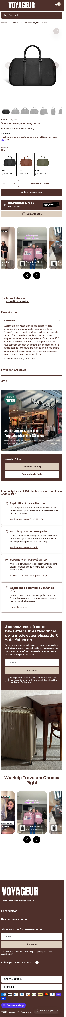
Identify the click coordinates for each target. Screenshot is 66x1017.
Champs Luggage (9, 119)
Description (9, 320)
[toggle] (60, 312)
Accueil (4, 22)
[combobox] (34, 15)
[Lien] (31, 511)
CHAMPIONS (16, 22)
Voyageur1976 (14, 1012)
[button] (4, 5)
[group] (5, 110)
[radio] (9, 164)
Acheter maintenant (31, 192)
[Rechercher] (4, 15)
